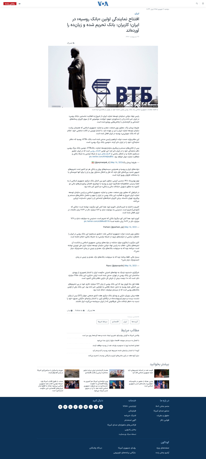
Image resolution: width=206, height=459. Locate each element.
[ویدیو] (19, 3)
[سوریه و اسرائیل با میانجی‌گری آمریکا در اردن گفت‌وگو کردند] (71, 373)
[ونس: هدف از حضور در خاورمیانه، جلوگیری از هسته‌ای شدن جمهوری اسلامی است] (161, 384)
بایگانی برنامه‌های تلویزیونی (124, 452)
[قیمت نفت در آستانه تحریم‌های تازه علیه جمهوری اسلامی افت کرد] (161, 373)
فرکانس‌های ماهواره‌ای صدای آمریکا (121, 425)
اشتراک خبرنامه (130, 415)
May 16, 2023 (117, 162)
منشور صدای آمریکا (161, 410)
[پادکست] (65, 407)
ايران (137, 13)
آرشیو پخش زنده (162, 452)
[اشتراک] (60, 407)
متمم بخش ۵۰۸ (162, 406)
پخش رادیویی (130, 429)
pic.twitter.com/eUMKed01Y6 (97, 221)
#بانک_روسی (95, 151)
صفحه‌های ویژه (163, 448)
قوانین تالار (164, 420)
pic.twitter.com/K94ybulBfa (101, 156)
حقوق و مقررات (163, 415)
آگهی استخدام (130, 420)
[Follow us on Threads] (75, 407)
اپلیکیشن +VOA (129, 406)
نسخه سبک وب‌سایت (127, 434)
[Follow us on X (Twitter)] (91, 407)
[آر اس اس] (70, 407)
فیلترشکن (132, 410)
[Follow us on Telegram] (96, 407)
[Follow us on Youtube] (86, 407)
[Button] (70, 43)
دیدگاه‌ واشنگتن (95, 448)
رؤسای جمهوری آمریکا (127, 448)
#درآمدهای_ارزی (104, 153)
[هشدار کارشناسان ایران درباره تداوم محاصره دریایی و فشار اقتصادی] (116, 373)
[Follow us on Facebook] (101, 407)
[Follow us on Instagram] (81, 407)
